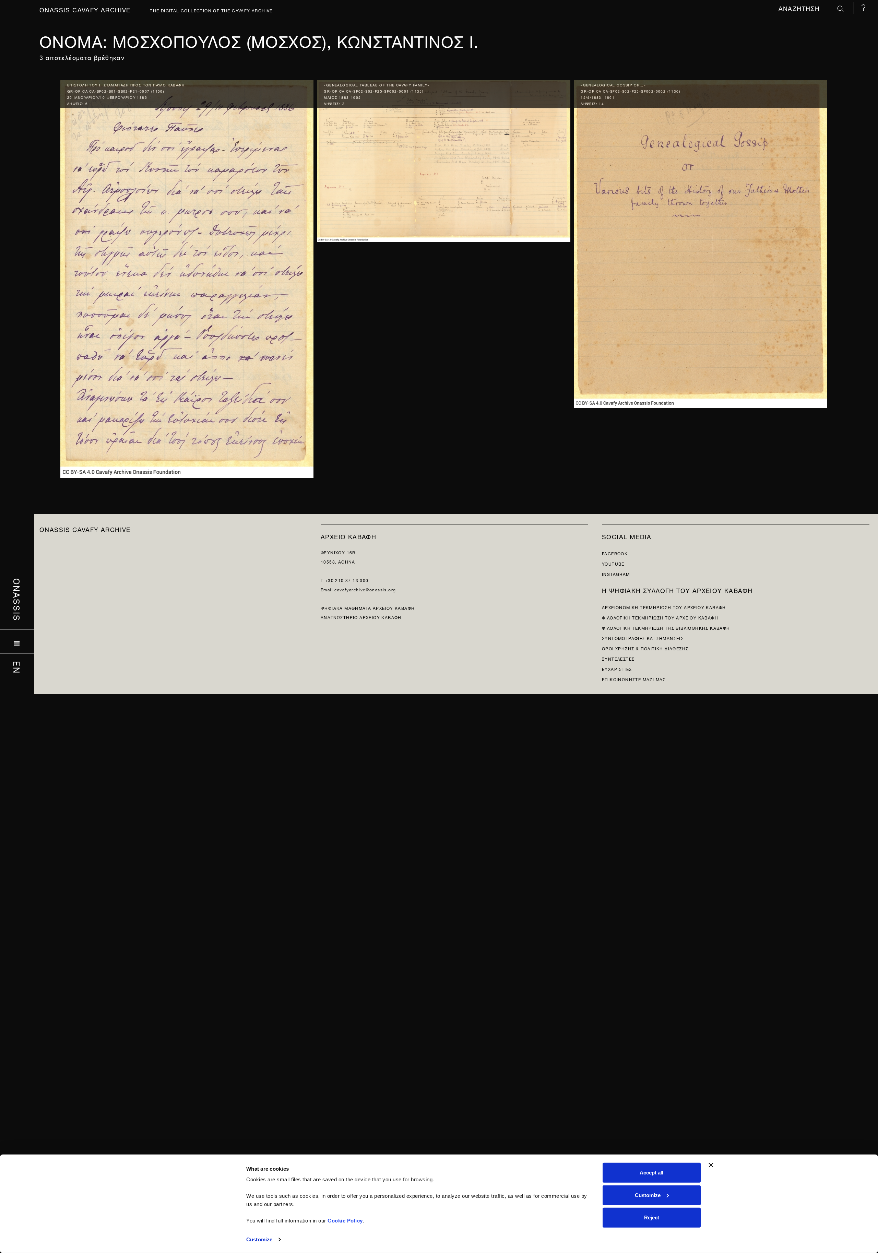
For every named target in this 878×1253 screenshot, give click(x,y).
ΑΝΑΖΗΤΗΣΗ (800, 8)
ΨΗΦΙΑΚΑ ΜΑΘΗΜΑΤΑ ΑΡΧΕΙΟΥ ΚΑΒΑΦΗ (368, 608)
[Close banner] (711, 1165)
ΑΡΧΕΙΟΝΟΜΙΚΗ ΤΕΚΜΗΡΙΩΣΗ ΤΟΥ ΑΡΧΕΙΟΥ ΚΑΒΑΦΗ (664, 607)
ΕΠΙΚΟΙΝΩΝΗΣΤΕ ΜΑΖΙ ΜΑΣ (634, 679)
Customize (259, 1239)
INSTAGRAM (616, 574)
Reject (651, 1217)
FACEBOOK (615, 553)
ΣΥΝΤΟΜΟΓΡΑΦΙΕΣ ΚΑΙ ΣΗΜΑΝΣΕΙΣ (643, 638)
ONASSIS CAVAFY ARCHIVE (85, 529)
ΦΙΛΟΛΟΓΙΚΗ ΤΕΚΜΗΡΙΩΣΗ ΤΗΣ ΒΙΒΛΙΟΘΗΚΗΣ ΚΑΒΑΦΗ (666, 627)
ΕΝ (17, 667)
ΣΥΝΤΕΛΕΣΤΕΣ (618, 658)
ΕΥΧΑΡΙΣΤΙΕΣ (617, 669)
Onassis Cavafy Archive (85, 9)
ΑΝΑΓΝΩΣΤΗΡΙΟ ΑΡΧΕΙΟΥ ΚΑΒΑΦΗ (361, 617)
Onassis (17, 599)
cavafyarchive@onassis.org (365, 589)
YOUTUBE (613, 563)
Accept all (651, 1172)
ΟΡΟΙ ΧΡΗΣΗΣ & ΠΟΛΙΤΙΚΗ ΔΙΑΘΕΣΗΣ (645, 648)
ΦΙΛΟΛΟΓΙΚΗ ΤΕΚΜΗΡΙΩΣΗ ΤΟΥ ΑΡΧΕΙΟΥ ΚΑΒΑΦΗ (660, 617)
